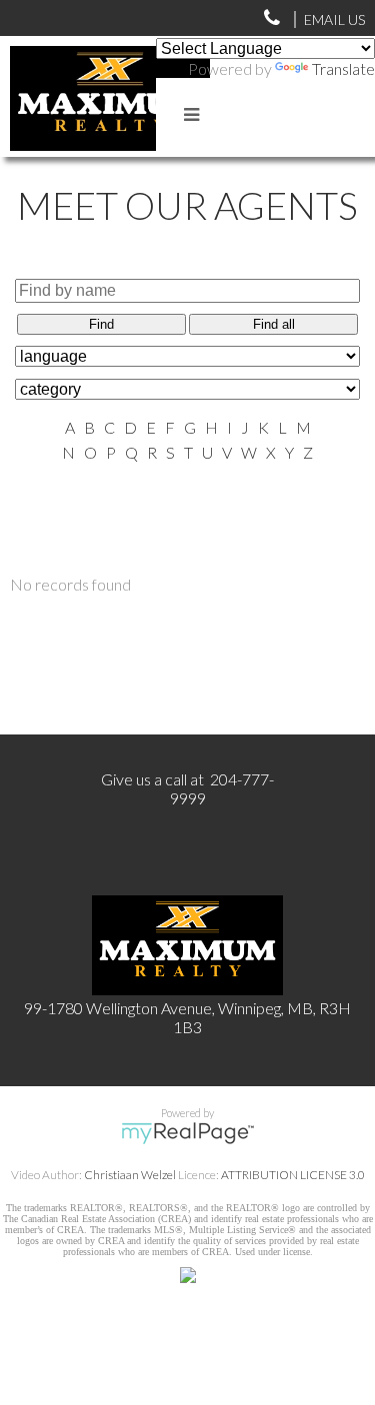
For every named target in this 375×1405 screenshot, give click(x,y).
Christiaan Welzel (130, 1174)
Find (101, 324)
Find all (274, 324)
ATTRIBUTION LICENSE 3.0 (293, 1174)
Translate (343, 68)
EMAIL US (334, 19)
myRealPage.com (187, 1133)
